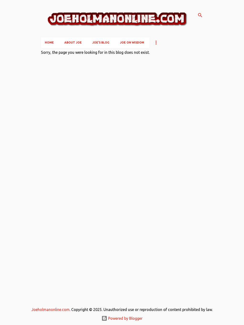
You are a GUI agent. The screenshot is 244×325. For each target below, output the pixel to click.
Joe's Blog (100, 42)
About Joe (73, 42)
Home (49, 42)
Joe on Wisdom (132, 42)
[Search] (200, 15)
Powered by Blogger (124, 318)
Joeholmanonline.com (50, 309)
